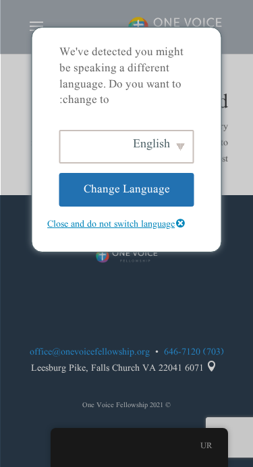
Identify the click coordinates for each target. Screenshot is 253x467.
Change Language (127, 189)
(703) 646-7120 (194, 352)
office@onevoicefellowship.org (90, 352)
